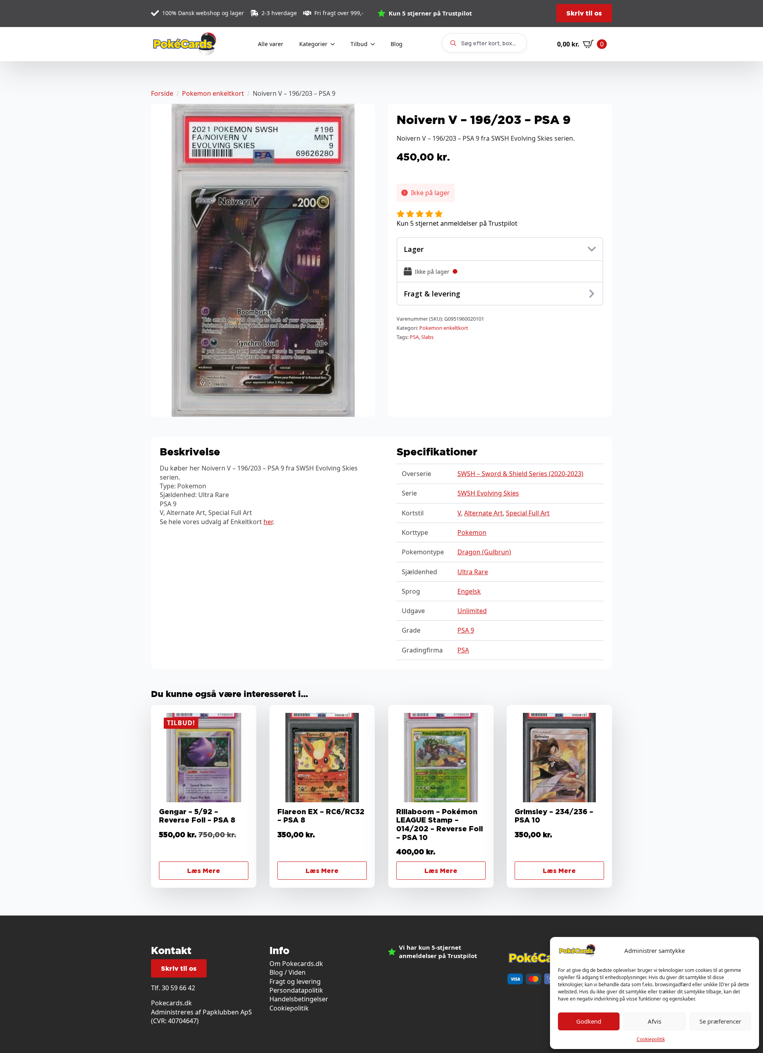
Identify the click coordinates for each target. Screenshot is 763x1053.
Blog (397, 44)
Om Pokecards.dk (296, 963)
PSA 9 (465, 630)
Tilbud (359, 44)
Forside (162, 93)
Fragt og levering (295, 981)
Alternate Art (483, 513)
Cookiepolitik (651, 1039)
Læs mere (203, 870)
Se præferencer (720, 1021)
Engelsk (469, 591)
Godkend (588, 1021)
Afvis (654, 1021)
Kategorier (313, 44)
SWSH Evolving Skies (488, 493)
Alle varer (270, 44)
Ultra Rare (472, 571)
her (268, 521)
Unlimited (472, 610)
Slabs (427, 337)
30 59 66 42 (178, 987)
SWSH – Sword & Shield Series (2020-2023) (520, 473)
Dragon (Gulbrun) (484, 552)
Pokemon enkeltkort (213, 93)
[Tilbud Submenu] (375, 44)
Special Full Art (528, 513)
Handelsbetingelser (298, 999)
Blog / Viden (287, 972)
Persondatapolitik (296, 990)
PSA (414, 337)
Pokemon (471, 532)
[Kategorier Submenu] (335, 44)
